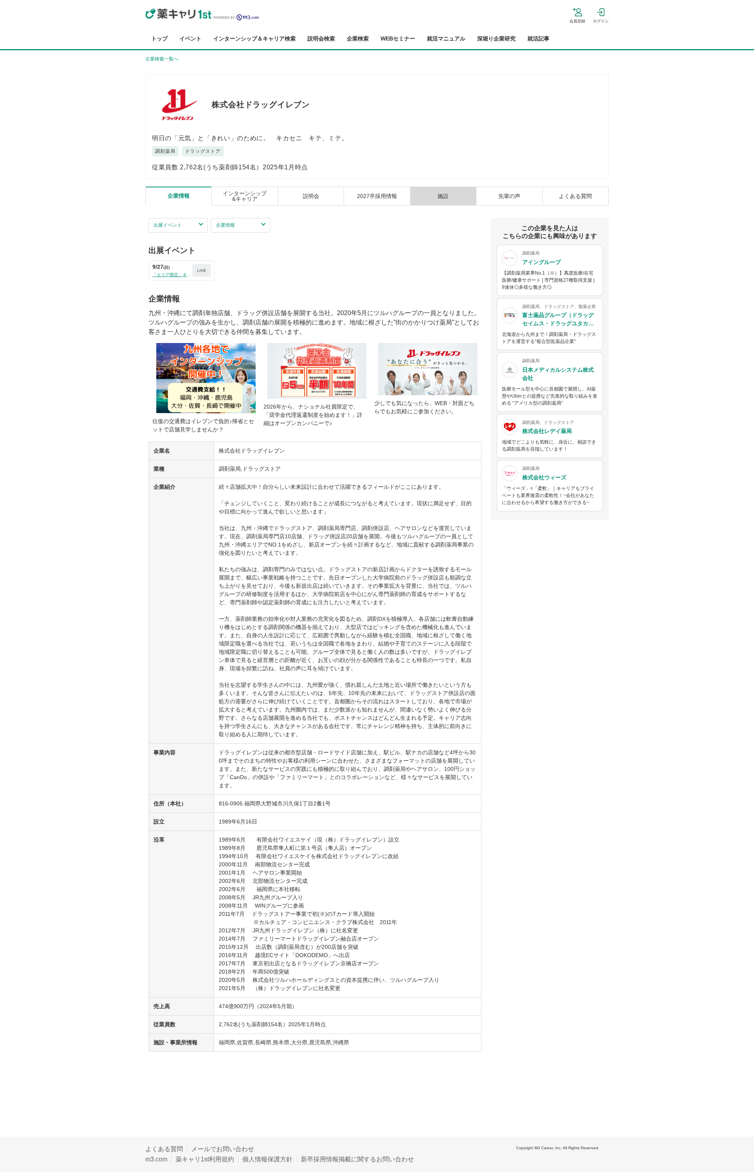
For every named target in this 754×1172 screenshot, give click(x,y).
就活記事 (538, 38)
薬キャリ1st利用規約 (205, 1159)
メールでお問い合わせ (222, 1149)
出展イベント (168, 225)
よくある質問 (164, 1149)
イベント (190, 38)
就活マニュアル (446, 38)
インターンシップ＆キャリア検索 (254, 38)
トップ (159, 38)
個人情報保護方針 (267, 1159)
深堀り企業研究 (496, 38)
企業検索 (358, 38)
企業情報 (225, 225)
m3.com (156, 1159)
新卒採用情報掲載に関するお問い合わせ (357, 1159)
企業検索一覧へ (161, 59)
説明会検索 (321, 38)
